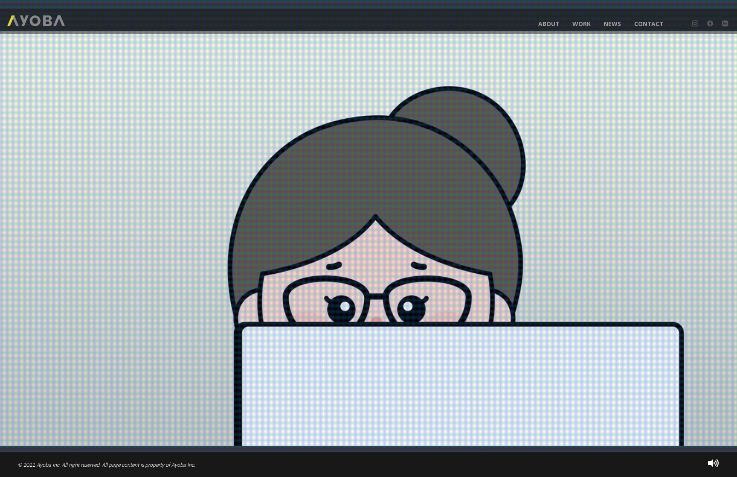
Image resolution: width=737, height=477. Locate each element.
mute (713, 463)
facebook (710, 23)
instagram (695, 23)
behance (725, 23)
